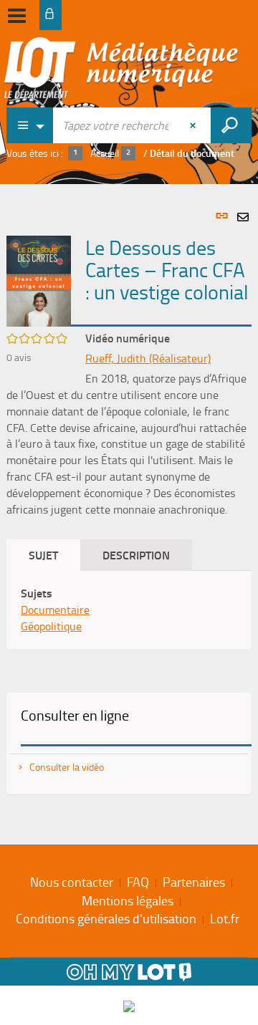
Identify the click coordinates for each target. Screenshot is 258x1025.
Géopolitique (51, 626)
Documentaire (55, 609)
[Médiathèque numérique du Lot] (121, 69)
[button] (38, 280)
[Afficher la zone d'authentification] (50, 15)
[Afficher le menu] (17, 15)
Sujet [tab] (43, 555)
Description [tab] (136, 555)
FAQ (138, 881)
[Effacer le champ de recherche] (194, 125)
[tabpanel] (129, 510)
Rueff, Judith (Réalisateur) (148, 358)
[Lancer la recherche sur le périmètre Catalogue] (231, 125)
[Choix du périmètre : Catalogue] (30, 125)
